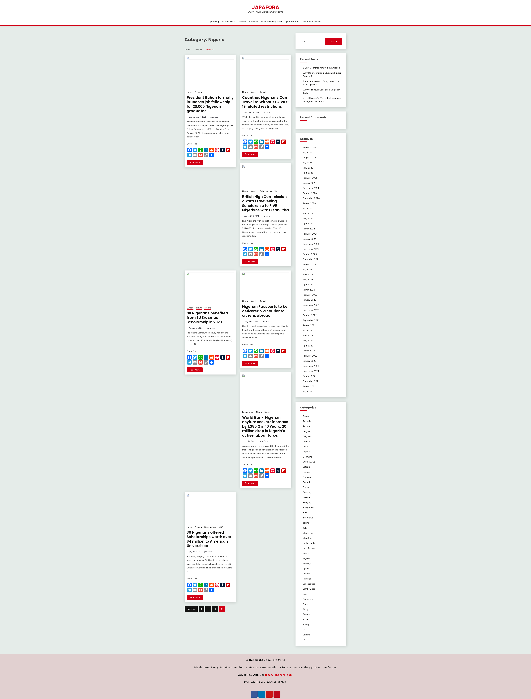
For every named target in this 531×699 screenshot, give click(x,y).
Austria (306, 426)
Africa (306, 416)
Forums (242, 21)
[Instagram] (269, 694)
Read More (195, 162)
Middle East (308, 533)
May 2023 (308, 279)
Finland (306, 482)
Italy (305, 527)
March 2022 (309, 350)
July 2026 (307, 152)
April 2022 (308, 345)
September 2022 (311, 320)
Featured (307, 477)
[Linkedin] (261, 694)
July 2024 (307, 208)
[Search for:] (312, 41)
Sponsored (308, 599)
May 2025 (308, 167)
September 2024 (311, 198)
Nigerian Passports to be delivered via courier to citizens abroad (264, 311)
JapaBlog (214, 21)
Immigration (247, 412)
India (305, 512)
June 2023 (308, 274)
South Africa (309, 588)
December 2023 (311, 244)
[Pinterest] (277, 694)
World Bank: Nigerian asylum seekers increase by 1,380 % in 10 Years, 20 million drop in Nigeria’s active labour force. (265, 426)
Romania (307, 578)
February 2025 (310, 177)
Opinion (306, 568)
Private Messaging (312, 21)
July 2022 (307, 330)
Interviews (308, 517)
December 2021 (311, 366)
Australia (307, 421)
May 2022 (308, 340)
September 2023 (311, 259)
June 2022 (308, 335)
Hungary (307, 502)
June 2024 (308, 213)
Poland (306, 573)
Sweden (307, 614)
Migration (307, 538)
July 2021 (307, 391)
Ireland (306, 522)
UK (275, 191)
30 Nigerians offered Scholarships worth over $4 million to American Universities (209, 539)
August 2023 (309, 264)
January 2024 (309, 238)
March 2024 (309, 228)
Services (253, 21)
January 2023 (309, 299)
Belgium (306, 431)
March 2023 (309, 289)
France (306, 487)
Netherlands (309, 543)
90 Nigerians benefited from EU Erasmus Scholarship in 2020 (207, 318)
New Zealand (309, 548)
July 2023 (307, 269)
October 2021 (310, 376)
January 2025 (309, 183)
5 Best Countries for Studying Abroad (321, 67)
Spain (305, 593)
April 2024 (308, 223)
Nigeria (198, 92)
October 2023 (310, 254)
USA (221, 527)
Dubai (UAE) (309, 461)
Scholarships (266, 191)
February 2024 (310, 233)
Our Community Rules (271, 21)
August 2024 (309, 203)
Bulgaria (307, 436)
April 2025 (308, 172)
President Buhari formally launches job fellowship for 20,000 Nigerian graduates (210, 104)
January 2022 (309, 360)
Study (306, 609)
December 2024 (311, 188)
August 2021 (309, 386)
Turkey (306, 624)
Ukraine (306, 634)
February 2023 (310, 294)
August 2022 (309, 325)
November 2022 (311, 310)
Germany (307, 492)
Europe (190, 307)
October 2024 (310, 193)
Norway (307, 563)
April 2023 (308, 284)
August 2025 (309, 157)
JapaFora (265, 7)
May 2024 (308, 218)
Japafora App (292, 21)
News (189, 92)
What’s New (228, 21)
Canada (306, 441)
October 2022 (310, 315)
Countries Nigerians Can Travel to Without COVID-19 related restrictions (265, 102)
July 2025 (307, 162)
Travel (263, 92)
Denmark (307, 456)
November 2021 (311, 371)
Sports (306, 604)
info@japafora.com (279, 674)
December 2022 (311, 304)
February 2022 (310, 355)
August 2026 (309, 147)
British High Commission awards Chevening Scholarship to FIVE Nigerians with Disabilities (265, 203)
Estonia (306, 466)
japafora (214, 117)
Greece (306, 497)
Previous (191, 609)
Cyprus (306, 451)
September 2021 (311, 381)
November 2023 (311, 249)
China (305, 446)
